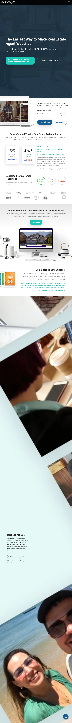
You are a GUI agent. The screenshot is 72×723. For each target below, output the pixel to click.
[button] (20, 61)
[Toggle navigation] (69, 2)
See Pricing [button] (60, 122)
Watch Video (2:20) (49, 61)
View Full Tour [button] (45, 122)
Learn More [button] (36, 222)
